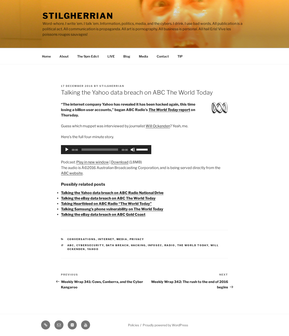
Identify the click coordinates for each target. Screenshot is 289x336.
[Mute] (133, 149)
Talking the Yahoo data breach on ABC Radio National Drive (112, 193)
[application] (106, 149)
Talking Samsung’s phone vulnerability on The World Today (112, 209)
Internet (106, 239)
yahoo (93, 249)
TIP (180, 56)
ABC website (72, 173)
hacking (138, 245)
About (64, 56)
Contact (163, 56)
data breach (117, 245)
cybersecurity (90, 245)
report (169, 110)
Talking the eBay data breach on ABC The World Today (108, 198)
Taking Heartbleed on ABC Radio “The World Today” (106, 204)
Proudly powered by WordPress (165, 325)
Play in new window (92, 162)
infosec (155, 245)
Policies (133, 325)
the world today (192, 245)
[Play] (67, 149)
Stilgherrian (77, 16)
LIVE (111, 56)
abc (70, 245)
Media (143, 56)
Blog (126, 56)
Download (119, 162)
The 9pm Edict (88, 56)
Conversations (81, 239)
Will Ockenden (158, 126)
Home (46, 56)
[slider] (142, 149)
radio (169, 245)
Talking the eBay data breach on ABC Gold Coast (103, 214)
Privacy (137, 239)
